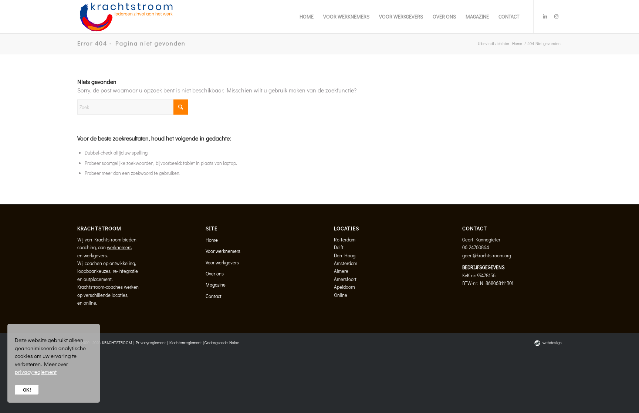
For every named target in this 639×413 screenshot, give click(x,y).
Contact (214, 296)
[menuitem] (306, 16)
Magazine (216, 284)
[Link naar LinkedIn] (545, 16)
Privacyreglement (151, 342)
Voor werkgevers (222, 262)
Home (212, 240)
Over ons (215, 273)
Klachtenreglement (185, 342)
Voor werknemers (223, 251)
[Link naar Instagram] (556, 16)
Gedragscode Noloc (221, 342)
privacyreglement (36, 371)
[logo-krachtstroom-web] (126, 16)
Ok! (27, 390)
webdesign (552, 342)
